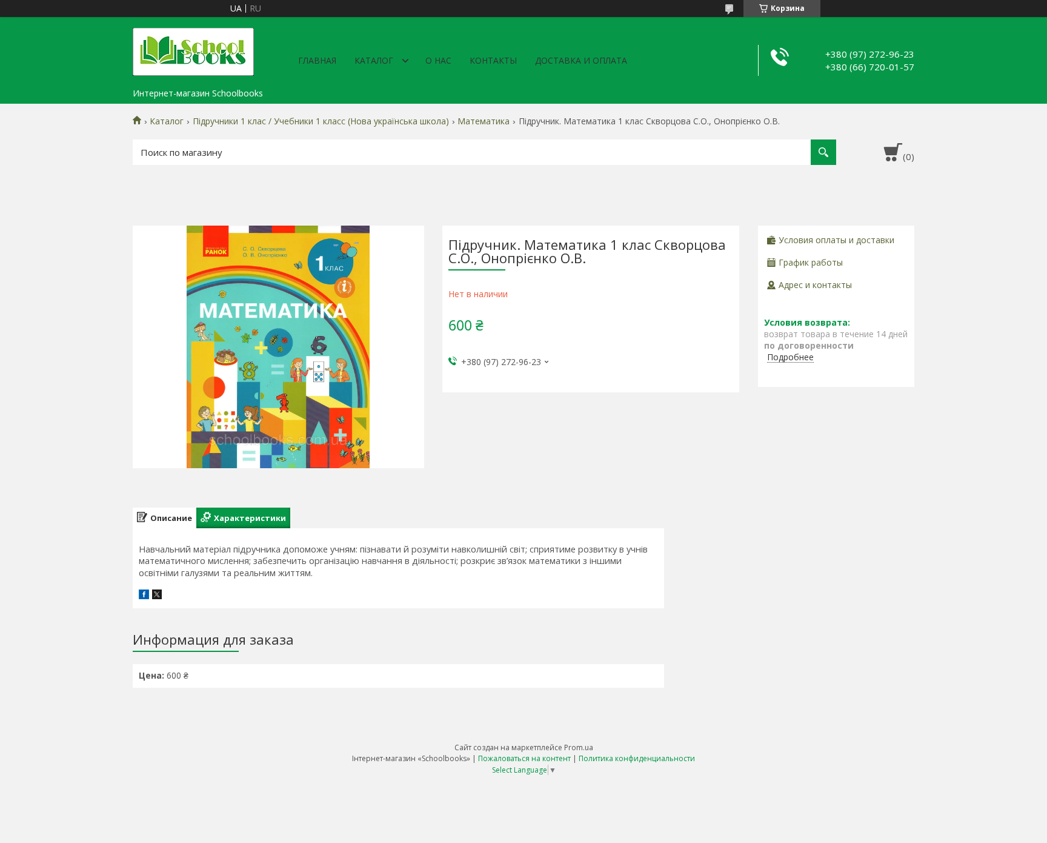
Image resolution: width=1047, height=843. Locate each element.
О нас (438, 60)
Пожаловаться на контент (524, 758)
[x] (157, 596)
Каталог (373, 60)
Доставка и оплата (581, 60)
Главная (317, 60)
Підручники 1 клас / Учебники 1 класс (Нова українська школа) (321, 121)
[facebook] (144, 596)
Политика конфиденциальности (637, 758)
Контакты (493, 60)
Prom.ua (578, 747)
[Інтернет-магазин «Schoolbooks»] (193, 49)
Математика (483, 121)
